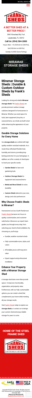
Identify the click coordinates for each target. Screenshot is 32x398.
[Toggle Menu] (28, 5)
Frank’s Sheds (19, 104)
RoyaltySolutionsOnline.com (16, 396)
